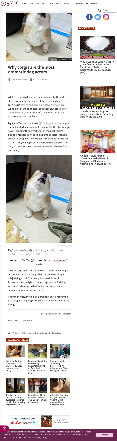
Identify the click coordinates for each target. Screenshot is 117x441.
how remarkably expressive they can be (42, 104)
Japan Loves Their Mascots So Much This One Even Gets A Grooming (37, 399)
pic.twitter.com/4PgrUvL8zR (24, 254)
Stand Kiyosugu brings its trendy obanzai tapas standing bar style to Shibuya (97, 114)
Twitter (29, 320)
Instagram (106, 17)
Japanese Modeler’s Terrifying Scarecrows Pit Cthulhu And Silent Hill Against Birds (59, 366)
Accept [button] (105, 435)
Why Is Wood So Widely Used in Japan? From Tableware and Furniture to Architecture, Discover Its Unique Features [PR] (97, 67)
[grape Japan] (9, 333)
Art (44, 3)
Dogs (23, 320)
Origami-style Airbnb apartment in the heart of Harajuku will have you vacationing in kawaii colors (95, 159)
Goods (67, 3)
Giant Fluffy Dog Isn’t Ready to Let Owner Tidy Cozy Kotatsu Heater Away (14, 366)
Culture (34, 3)
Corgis (16, 320)
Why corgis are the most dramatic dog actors (31, 70)
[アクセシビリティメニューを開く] (4, 428)
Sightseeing (55, 3)
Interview (91, 3)
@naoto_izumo (67, 59)
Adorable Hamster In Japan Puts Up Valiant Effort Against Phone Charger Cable (59, 400)
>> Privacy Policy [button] (39, 438)
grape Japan (10, 4)
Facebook (89, 17)
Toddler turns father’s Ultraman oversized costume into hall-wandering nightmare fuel (15, 400)
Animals (78, 3)
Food (24, 3)
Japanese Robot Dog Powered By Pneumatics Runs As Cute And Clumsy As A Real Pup (37, 367)
